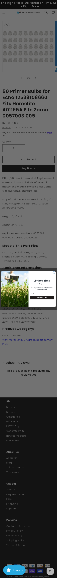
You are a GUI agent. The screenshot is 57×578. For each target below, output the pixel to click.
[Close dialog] (54, 272)
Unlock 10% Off (42, 297)
